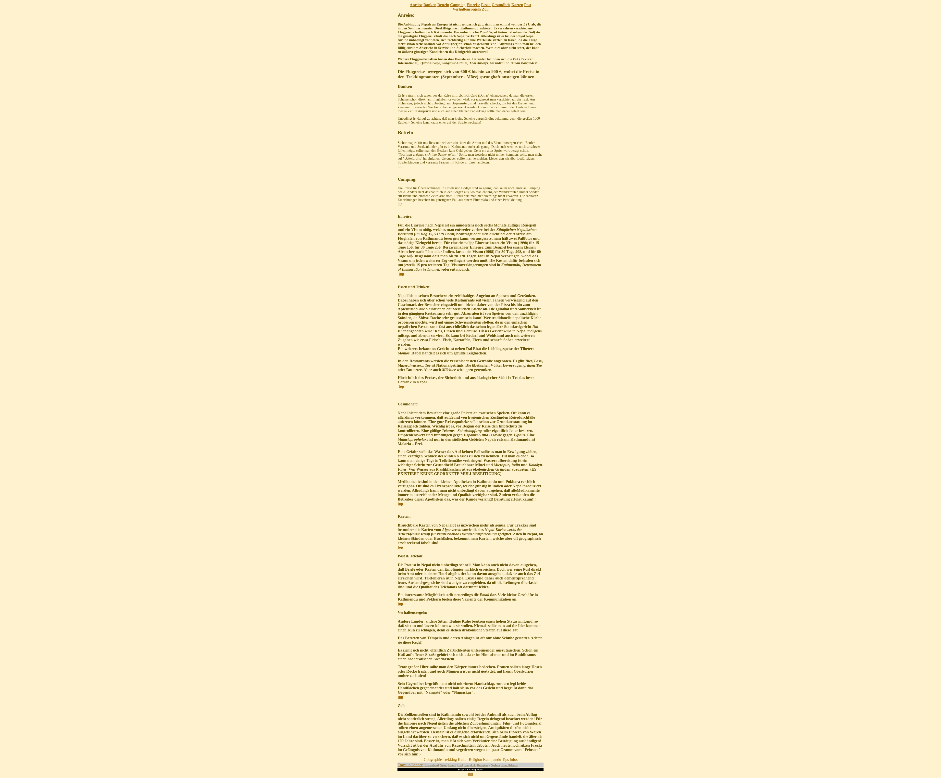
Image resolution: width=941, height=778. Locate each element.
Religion (475, 759)
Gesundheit (501, 5)
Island (452, 765)
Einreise (473, 5)
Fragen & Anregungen (470, 769)
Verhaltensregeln (467, 9)
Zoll (485, 9)
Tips (505, 759)
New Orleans (509, 765)
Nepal (443, 765)
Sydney (495, 765)
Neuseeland (431, 765)
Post (527, 5)
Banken (429, 5)
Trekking (450, 759)
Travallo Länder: (410, 765)
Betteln (443, 5)
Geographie (433, 759)
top (400, 166)
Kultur (463, 759)
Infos (514, 759)
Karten (517, 5)
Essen (486, 5)
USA (460, 765)
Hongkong (483, 765)
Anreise (416, 5)
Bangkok (470, 765)
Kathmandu (492, 759)
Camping (458, 5)
